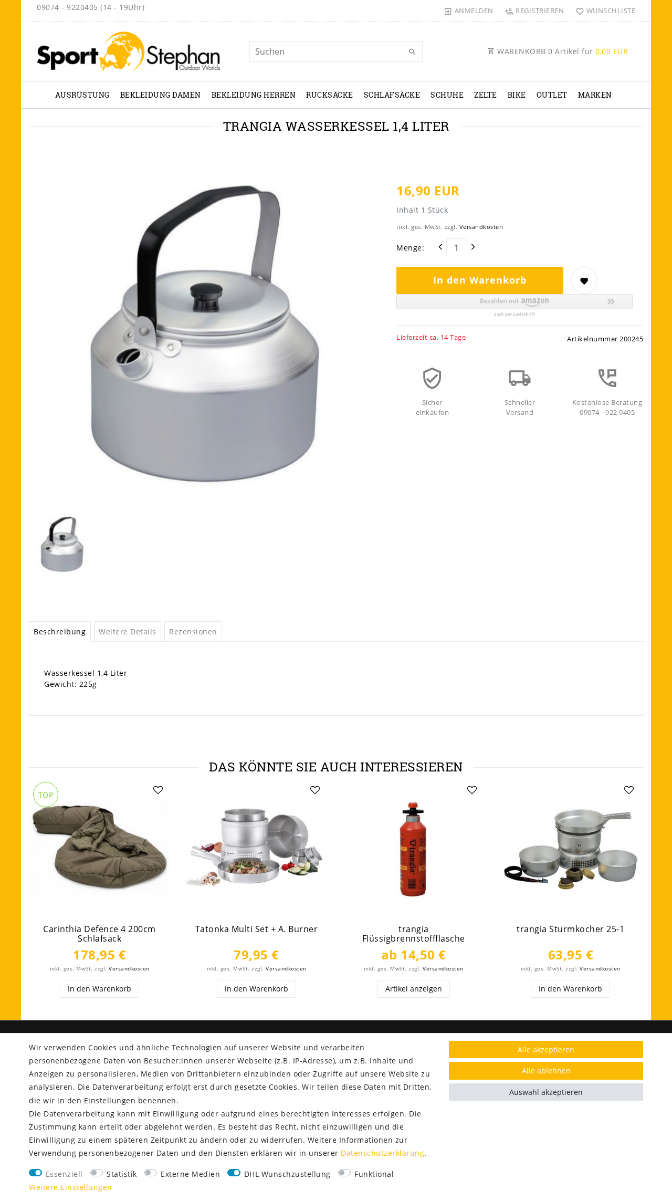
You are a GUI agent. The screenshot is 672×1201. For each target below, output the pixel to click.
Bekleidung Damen (160, 95)
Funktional (374, 1174)
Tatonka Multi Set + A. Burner (256, 929)
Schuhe (447, 95)
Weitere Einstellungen (70, 1187)
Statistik (122, 1174)
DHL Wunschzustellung (287, 1174)
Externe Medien (190, 1174)
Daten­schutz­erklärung (382, 1153)
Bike (517, 95)
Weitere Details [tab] (127, 631)
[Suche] (412, 51)
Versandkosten (481, 227)
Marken (595, 95)
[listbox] (99, 848)
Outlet (552, 95)
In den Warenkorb (480, 280)
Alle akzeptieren (546, 1049)
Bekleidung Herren (254, 95)
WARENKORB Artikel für (561, 51)
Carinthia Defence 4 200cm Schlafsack (99, 934)
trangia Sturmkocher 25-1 (570, 929)
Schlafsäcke (392, 95)
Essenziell (64, 1174)
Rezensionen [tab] (193, 631)
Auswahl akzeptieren (546, 1092)
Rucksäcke (329, 95)
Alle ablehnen (546, 1070)
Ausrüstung (82, 95)
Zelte (485, 95)
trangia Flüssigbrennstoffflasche (413, 934)
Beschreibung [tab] (60, 631)
